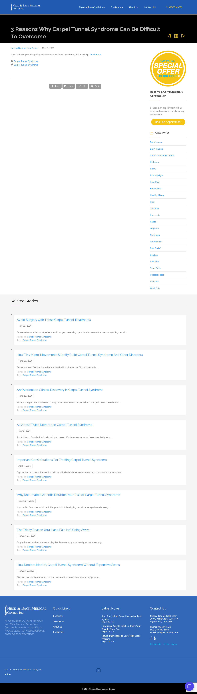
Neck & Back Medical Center (24, 48)
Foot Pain (154, 182)
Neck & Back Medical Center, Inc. (27, 669)
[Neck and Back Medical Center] (26, 7)
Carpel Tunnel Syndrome (26, 61)
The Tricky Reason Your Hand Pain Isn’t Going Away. (53, 530)
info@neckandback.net (167, 632)
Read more (95, 54)
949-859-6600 (164, 627)
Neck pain (155, 235)
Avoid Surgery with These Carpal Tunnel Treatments (54, 320)
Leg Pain (154, 228)
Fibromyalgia (156, 175)
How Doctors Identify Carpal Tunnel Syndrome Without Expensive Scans (68, 565)
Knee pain (155, 215)
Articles (8, 674)
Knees (153, 221)
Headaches (155, 188)
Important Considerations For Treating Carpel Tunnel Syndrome (62, 460)
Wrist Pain (155, 288)
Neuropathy (155, 241)
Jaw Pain (154, 208)
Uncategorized (157, 275)
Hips (152, 202)
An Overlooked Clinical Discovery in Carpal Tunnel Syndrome (60, 390)
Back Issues (156, 142)
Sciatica (154, 255)
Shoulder (154, 261)
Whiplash (154, 281)
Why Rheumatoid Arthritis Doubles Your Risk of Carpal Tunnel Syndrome (68, 495)
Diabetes (154, 162)
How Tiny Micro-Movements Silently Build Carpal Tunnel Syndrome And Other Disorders (80, 355)
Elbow (153, 168)
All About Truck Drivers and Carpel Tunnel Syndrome (54, 425)
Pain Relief (155, 248)
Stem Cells (155, 268)
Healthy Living (157, 195)
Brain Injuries (156, 149)
